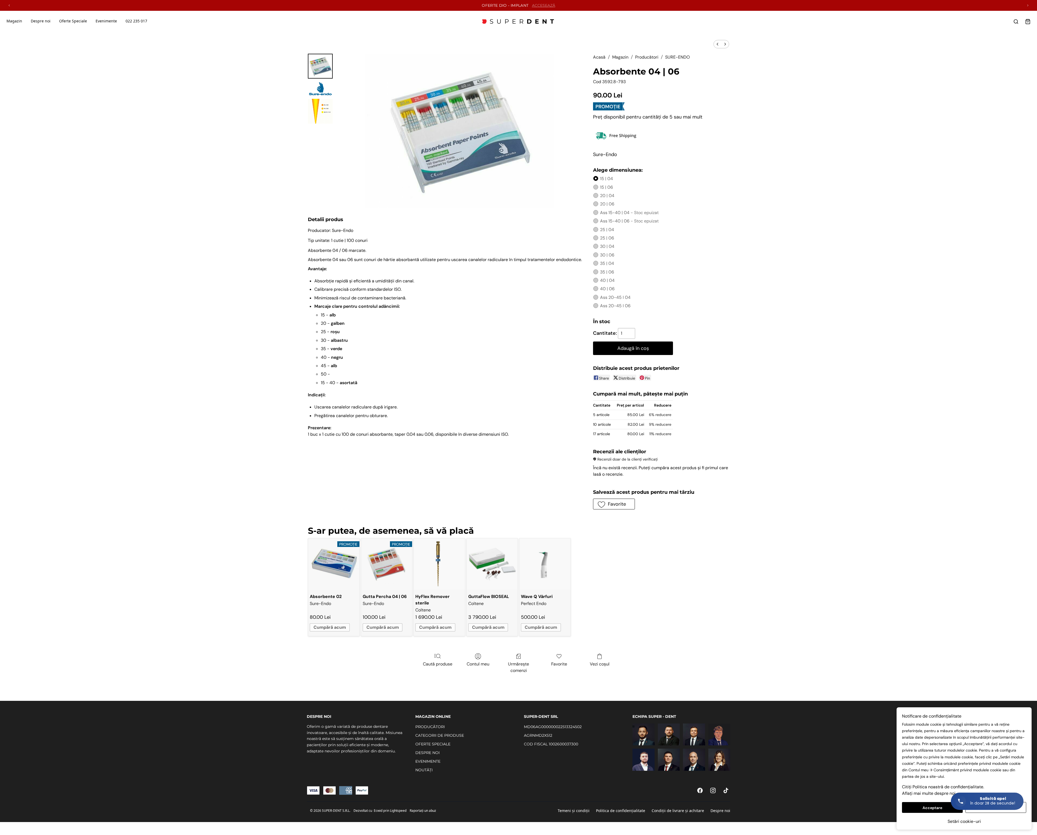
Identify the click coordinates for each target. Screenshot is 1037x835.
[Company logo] (518, 21)
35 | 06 (607, 272)
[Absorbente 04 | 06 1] (320, 89)
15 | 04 (606, 178)
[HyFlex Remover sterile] (439, 563)
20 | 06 (607, 204)
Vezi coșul (600, 664)
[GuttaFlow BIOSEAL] (492, 563)
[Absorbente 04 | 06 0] (320, 66)
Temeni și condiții (574, 810)
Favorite (559, 664)
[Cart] (1028, 21)
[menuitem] (717, 44)
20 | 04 (607, 195)
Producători (646, 57)
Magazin (14, 20)
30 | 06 (607, 255)
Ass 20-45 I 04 (615, 297)
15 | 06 (606, 187)
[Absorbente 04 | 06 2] (320, 111)
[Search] (1016, 21)
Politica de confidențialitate (620, 810)
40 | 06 (607, 289)
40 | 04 (607, 280)
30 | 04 (607, 246)
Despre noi (720, 810)
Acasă (599, 57)
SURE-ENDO (677, 57)
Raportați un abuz (423, 810)
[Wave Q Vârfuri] (544, 563)
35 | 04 (607, 263)
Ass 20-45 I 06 (615, 306)
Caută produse (437, 664)
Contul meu (478, 664)
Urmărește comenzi (518, 667)
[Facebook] (700, 790)
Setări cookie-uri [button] (964, 821)
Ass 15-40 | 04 (629, 212)
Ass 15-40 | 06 (629, 221)
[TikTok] (726, 790)
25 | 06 (607, 238)
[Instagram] (713, 790)
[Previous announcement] (9, 5)
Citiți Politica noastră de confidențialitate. (943, 787)
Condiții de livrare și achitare (678, 810)
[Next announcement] (1028, 5)
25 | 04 (607, 229)
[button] (614, 504)
